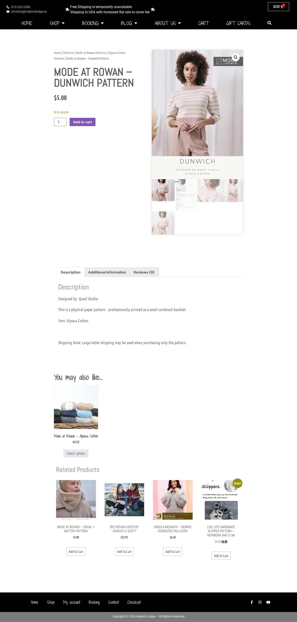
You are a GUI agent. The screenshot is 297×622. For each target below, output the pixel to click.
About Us (165, 23)
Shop (55, 23)
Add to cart (82, 122)
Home (27, 23)
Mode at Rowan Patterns (91, 53)
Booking (90, 23)
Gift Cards (238, 23)
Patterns (68, 53)
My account (71, 602)
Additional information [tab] (107, 272)
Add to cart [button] (76, 551)
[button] (269, 22)
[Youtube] (268, 602)
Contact (113, 602)
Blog (126, 23)
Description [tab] (70, 272)
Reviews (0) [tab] (144, 272)
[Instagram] (260, 602)
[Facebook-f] (252, 602)
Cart (203, 23)
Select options (76, 453)
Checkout (134, 602)
